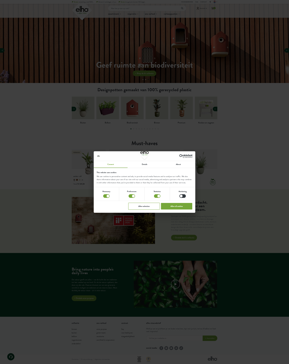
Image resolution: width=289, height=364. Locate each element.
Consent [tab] (110, 164)
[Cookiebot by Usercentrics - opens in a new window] (182, 156)
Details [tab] (144, 164)
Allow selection (144, 206)
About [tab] (178, 164)
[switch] (132, 196)
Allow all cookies (176, 206)
